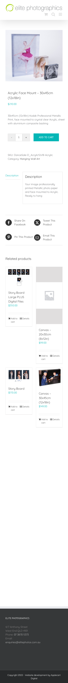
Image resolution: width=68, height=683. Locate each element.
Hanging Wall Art (30, 158)
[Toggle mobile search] (53, 14)
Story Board (16, 388)
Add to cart (46, 137)
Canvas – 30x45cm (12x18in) (45, 398)
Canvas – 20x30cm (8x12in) (45, 334)
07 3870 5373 (21, 634)
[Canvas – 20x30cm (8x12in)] (49, 295)
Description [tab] (11, 175)
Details (25, 318)
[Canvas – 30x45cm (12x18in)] (49, 378)
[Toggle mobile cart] (46, 14)
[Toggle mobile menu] (61, 14)
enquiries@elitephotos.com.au (22, 642)
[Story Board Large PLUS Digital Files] (19, 277)
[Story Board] (19, 375)
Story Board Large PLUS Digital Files (16, 297)
